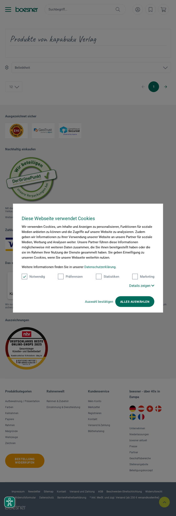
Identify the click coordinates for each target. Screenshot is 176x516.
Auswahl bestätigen (99, 302)
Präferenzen (74, 277)
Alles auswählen (134, 301)
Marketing (147, 277)
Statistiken (111, 277)
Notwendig (37, 277)
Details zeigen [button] (140, 286)
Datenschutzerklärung (99, 267)
